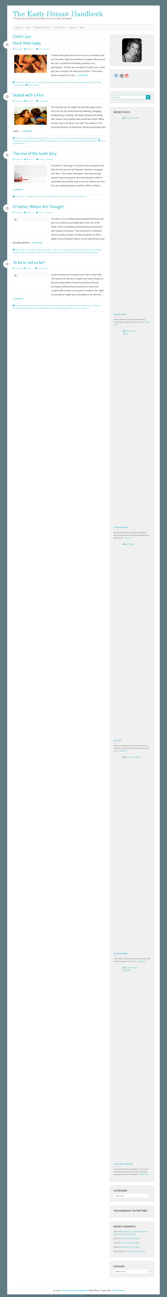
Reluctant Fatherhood (77, 252)
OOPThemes (118, 1290)
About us (18, 27)
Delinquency (68, 250)
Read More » (128, 538)
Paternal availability (82, 82)
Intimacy (26, 141)
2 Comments (44, 49)
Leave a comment (46, 159)
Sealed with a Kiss (28, 95)
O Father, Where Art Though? (38, 206)
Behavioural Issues (45, 250)
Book (82, 27)
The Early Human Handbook (58, 14)
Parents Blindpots (52, 196)
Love (59, 141)
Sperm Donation (69, 308)
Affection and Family (23, 138)
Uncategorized (19, 85)
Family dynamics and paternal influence (85, 138)
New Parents (69, 82)
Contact (72, 27)
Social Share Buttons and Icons (72, 1295)
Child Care (29, 82)
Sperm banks (57, 308)
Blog (28, 27)
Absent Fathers (21, 250)
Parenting (66, 141)
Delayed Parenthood (52, 305)
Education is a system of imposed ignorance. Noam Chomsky (131, 1232)
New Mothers (57, 82)
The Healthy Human (42, 27)
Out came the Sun (120, 314)
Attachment (19, 82)
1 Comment (43, 101)
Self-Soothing (95, 82)
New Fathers (47, 82)
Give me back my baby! (130, 1238)
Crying (38, 82)
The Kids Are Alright (120, 953)
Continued (82, 75)
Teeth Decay (82, 196)
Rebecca (29, 49)
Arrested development (24, 305)
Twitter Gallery (59, 27)
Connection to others (60, 138)
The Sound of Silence (121, 527)
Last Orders (118, 740)
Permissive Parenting (68, 196)
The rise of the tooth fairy (35, 153)
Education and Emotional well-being (88, 250)
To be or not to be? (29, 262)
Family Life (17, 141)
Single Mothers (93, 252)
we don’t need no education (123, 1164)
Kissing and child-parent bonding (43, 141)
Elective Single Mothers (70, 305)
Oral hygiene (30, 196)
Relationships (92, 141)
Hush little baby (27, 43)
